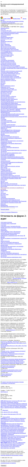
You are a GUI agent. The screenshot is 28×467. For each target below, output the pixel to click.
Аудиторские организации (7, 60)
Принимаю (3, 465)
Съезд (2, 32)
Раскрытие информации (13, 131)
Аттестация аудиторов (6, 120)
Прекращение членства (6, 91)
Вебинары (3, 195)
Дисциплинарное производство (9, 132)
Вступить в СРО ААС (6, 56)
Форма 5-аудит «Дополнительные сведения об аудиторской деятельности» (12, 354)
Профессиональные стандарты (13, 126)
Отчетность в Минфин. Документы (10, 341)
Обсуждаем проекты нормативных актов (11, 152)
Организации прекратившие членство (10, 73)
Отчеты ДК (22, 235)
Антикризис (4, 148)
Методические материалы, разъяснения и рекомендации (11, 439)
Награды (3, 40)
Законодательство (5, 135)
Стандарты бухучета (15, 226)
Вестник (3, 181)
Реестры (3, 57)
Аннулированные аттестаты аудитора (10, 65)
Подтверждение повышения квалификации (12, 162)
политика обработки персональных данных (12, 455)
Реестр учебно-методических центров (10, 166)
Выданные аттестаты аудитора (8, 64)
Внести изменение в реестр (8, 85)
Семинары (3, 197)
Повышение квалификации (8, 155)
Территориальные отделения (8, 403)
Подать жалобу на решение (7, 154)
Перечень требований (5, 113)
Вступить (3, 83)
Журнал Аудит (4, 182)
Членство (3, 81)
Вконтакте (5, 410)
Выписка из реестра (19, 419)
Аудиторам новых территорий (8, 122)
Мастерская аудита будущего (8, 46)
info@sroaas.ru (4, 391)
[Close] (1, 1)
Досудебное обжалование (7, 101)
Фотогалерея (4, 186)
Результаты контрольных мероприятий (16, 108)
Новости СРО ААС (6, 169)
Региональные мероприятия (8, 198)
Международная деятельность (8, 48)
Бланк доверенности (6, 375)
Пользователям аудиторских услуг (9, 206)
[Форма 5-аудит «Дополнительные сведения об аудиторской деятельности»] (14, 352)
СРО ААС (3, 29)
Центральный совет (6, 175)
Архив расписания (5, 161)
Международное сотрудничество (9, 183)
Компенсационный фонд (7, 37)
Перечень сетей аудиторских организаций (11, 71)
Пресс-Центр (4, 167)
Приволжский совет (8, 177)
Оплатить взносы (5, 95)
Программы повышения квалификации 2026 (12, 157)
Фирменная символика (6, 41)
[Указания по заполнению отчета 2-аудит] (11, 369)
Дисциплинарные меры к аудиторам (10, 76)
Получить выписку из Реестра (8, 80)
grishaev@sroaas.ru (10, 330)
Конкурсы (3, 203)
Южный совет (17, 177)
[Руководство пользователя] (8, 365)
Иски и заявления (5, 44)
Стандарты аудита (5, 124)
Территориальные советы (12, 33)
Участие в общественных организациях (14, 430)
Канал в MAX (6, 417)
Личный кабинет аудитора (19, 278)
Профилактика (10, 114)
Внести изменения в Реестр (8, 79)
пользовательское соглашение (8, 463)
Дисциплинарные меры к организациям (11, 77)
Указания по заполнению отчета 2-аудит (11, 371)
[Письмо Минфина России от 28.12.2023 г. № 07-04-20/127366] (14, 344)
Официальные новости (6, 171)
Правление (6, 32)
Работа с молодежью (6, 45)
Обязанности (4, 128)
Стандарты (3, 123)
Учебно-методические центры (8, 63)
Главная (3, 212)
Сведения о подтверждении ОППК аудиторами (13, 67)
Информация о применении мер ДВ (10, 235)
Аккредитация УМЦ (6, 163)
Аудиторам (3, 119)
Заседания (3, 193)
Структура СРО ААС (6, 30)
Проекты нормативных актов (8, 173)
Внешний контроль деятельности (9, 99)
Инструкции (14, 441)
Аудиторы (3, 59)
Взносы (2, 84)
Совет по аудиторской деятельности (10, 136)
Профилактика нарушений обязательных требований (13, 433)
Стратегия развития (6, 34)
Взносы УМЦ (4, 165)
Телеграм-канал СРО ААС (14, 414)
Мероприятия (4, 190)
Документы (3, 36)
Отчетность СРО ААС (6, 38)
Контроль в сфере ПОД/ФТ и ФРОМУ (10, 110)
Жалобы (3, 134)
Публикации (4, 179)
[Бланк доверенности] (6, 374)
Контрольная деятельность (7, 97)
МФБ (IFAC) (9, 52)
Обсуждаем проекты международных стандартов (13, 185)
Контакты (3, 42)
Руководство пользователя (7, 367)
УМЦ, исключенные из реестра (9, 75)
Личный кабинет (5, 28)
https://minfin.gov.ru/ (12, 282)
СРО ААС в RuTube (12, 412)
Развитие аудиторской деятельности (10, 147)
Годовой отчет (4, 100)
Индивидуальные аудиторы (8, 61)
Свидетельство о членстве (7, 88)
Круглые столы (4, 194)
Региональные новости (6, 174)
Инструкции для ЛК (6, 93)
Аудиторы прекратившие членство (9, 72)
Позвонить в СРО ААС (7, 53)
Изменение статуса (5, 87)
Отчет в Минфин (5, 130)
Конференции (4, 205)
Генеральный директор (15, 32)
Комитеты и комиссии (21, 403)
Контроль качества (11, 423)
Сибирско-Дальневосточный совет (12, 178)
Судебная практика (5, 146)
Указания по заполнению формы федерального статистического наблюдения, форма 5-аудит (13, 362)
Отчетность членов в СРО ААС (9, 89)
